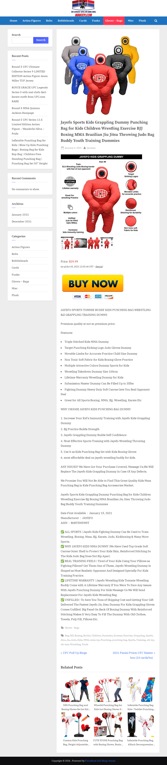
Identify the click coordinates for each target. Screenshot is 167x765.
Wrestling (75, 644)
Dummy (118, 635)
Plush (142, 20)
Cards (83, 20)
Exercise (128, 635)
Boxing (78, 635)
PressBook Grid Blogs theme (100, 760)
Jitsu (63, 639)
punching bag (119, 639)
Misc (131, 20)
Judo (73, 639)
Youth (85, 644)
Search (16, 34)
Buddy (86, 635)
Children (96, 635)
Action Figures (32, 20)
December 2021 (22, 221)
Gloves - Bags (72, 627)
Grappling (139, 635)
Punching (106, 639)
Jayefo (149, 635)
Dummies (107, 635)
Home (13, 20)
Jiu (68, 639)
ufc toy (150, 639)
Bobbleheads (66, 20)
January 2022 (20, 214)
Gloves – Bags (113, 20)
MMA (86, 639)
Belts (49, 20)
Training (141, 639)
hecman (91, 147)
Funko (96, 20)
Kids (79, 639)
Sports (131, 639)
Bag (67, 635)
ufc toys (65, 644)
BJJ (72, 635)
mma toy (94, 639)
